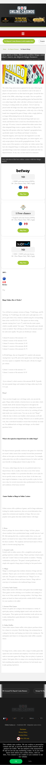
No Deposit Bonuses (13, 49)
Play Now (23, 194)
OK (16, 761)
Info (30, 761)
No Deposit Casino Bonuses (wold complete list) (18, 41)
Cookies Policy (23, 735)
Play (3, 290)
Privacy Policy (23, 732)
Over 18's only (24, 738)
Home (4, 49)
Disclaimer (23, 729)
